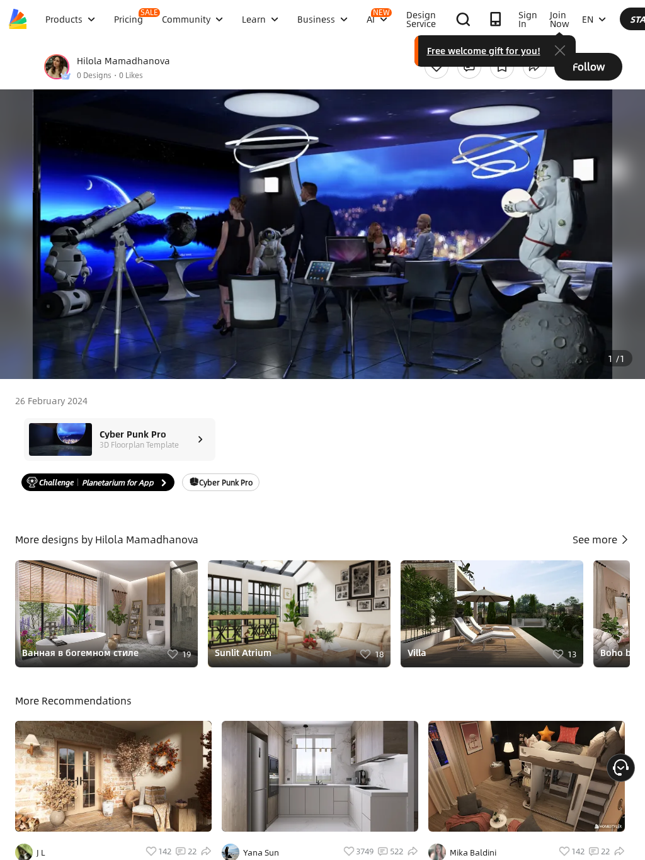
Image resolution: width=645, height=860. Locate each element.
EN (587, 19)
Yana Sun (261, 852)
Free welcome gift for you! (483, 50)
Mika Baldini (473, 852)
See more (596, 539)
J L (41, 852)
